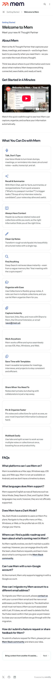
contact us (43, 596)
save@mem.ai (13, 323)
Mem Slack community (13, 642)
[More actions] (49, 4)
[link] (26, 158)
